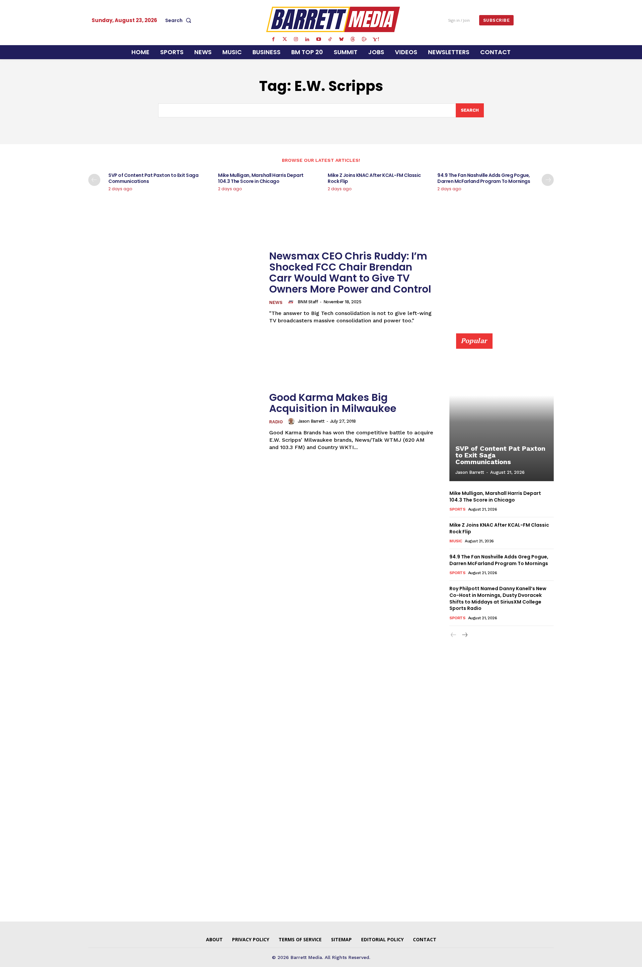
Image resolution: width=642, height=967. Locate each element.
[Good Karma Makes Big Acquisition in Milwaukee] (174, 421)
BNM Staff (308, 301)
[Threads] (352, 39)
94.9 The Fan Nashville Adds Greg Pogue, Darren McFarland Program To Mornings (483, 178)
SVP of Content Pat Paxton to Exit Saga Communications (153, 178)
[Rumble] (364, 39)
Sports (457, 509)
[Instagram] (296, 39)
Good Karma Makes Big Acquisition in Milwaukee (332, 403)
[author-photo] (292, 302)
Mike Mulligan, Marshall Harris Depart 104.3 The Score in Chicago (261, 178)
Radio (276, 421)
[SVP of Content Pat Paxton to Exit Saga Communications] (501, 411)
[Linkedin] (307, 39)
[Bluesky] (341, 39)
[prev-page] (94, 180)
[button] (179, 20)
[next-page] (548, 180)
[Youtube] (318, 39)
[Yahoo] (375, 39)
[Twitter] (284, 39)
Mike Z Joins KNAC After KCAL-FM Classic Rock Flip (374, 178)
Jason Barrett (311, 421)
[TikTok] (330, 39)
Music (455, 541)
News (276, 302)
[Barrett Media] (333, 19)
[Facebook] (273, 39)
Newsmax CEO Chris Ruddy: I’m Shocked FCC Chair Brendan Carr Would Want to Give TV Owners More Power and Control (350, 272)
